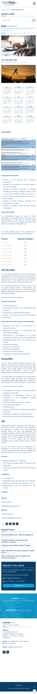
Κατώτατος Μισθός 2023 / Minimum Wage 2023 (17, 535)
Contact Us (19, 585)
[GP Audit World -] (9, 3)
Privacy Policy (18, 685)
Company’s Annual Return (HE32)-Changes (16, 545)
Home (3, 9)
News (8, 9)
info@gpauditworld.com (14, 647)
